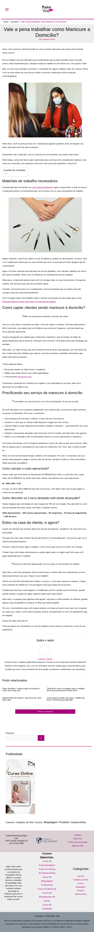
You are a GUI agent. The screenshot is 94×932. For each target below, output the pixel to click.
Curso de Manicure (47, 889)
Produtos (64, 822)
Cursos (39, 822)
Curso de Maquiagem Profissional (47, 881)
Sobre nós (77, 839)
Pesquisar (10, 733)
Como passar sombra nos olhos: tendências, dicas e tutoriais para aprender (66, 699)
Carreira (10, 822)
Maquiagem (51, 822)
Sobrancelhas (78, 822)
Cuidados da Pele (25, 822)
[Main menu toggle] (7, 9)
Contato (77, 835)
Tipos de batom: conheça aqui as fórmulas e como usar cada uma (21, 689)
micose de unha (24, 377)
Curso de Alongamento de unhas (47, 897)
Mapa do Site (77, 846)
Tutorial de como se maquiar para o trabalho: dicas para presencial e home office (66, 689)
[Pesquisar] (41, 738)
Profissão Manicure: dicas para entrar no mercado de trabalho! (29, 302)
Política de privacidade (77, 842)
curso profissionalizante (42, 187)
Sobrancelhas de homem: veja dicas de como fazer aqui (21, 699)
